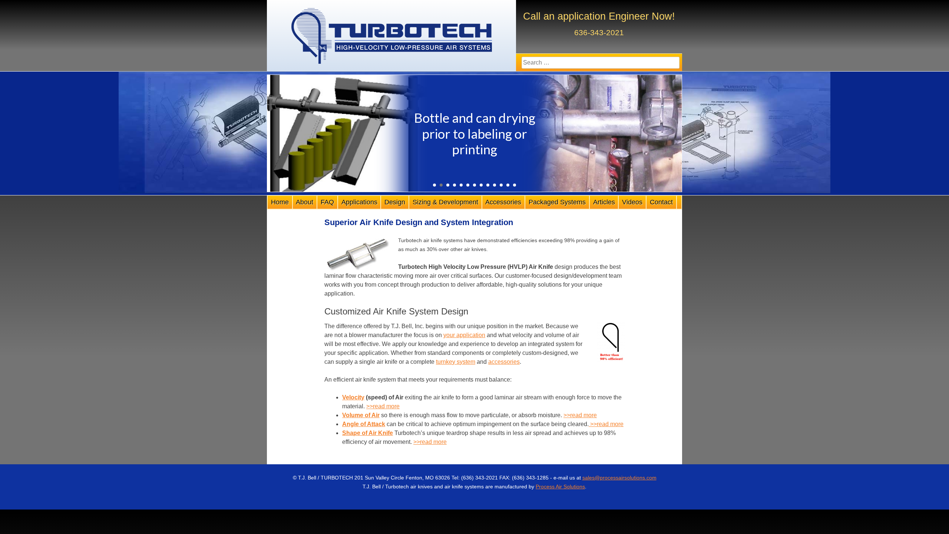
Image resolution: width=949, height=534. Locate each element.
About (304, 202)
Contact (661, 202)
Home (280, 202)
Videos (632, 202)
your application (464, 335)
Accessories (503, 202)
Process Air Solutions (560, 487)
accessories (504, 362)
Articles (604, 202)
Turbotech (391, 36)
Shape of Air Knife (367, 433)
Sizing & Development (445, 202)
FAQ (327, 202)
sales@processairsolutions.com (619, 478)
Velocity (353, 397)
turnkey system (455, 362)
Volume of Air (361, 415)
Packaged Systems (557, 202)
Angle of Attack (363, 424)
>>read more (383, 406)
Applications (359, 202)
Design (394, 202)
